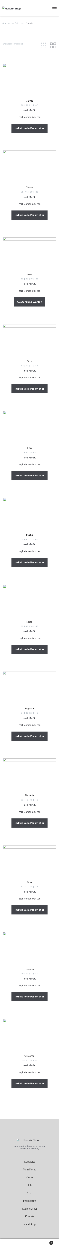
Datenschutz (29, 1208)
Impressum (29, 1200)
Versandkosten (32, 117)
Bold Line (19, 23)
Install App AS (29, 1232)
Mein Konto (29, 1169)
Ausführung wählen (29, 302)
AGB (29, 1193)
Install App (29, 1224)
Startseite (7, 23)
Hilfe (29, 1185)
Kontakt (29, 1216)
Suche (29, 1244)
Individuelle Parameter (29, 128)
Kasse (29, 1177)
